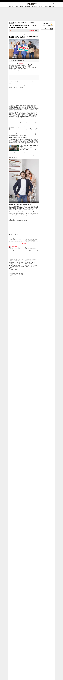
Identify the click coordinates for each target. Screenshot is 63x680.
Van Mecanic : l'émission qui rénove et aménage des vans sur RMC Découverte (17, 263)
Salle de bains (27, 6)
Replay (29, 68)
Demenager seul (28, 238)
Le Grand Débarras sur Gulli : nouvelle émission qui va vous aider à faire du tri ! (17, 260)
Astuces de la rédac (44, 26)
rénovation (11, 114)
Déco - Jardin (43, 25)
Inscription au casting (31, 69)
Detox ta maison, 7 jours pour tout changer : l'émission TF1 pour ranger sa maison (16, 254)
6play (14, 208)
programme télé (20, 63)
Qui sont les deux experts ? (32, 67)
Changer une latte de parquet (30, 241)
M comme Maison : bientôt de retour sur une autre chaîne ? (31, 263)
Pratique (46, 6)
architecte (16, 140)
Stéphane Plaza (26, 123)
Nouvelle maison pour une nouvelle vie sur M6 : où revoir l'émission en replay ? (32, 248)
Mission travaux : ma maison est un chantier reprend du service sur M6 (31, 257)
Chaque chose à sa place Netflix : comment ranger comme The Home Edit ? (16, 257)
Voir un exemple (50, 25)
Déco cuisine (11, 6)
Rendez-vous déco (34, 22)
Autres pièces (34, 6)
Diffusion (29, 65)
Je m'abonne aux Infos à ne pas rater (18, 60)
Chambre (21, 6)
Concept (29, 66)
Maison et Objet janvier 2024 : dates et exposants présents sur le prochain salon (17, 274)
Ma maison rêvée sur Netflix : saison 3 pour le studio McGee (16, 269)
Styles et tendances (28, 22)
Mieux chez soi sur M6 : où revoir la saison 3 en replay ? (31, 260)
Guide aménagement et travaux (19, 22)
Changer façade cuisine (14, 239)
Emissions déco (12, 23)
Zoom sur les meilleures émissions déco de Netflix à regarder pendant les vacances (31, 250)
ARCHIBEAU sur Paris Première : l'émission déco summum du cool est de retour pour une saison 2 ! (31, 254)
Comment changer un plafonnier (16, 241)
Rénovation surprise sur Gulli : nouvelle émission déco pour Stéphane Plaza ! (17, 266)
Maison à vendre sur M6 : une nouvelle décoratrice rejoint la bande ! (17, 248)
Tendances (40, 6)
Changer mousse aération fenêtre (31, 239)
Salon (17, 6)
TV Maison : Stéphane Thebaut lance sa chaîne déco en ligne (17, 250)
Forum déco (51, 6)
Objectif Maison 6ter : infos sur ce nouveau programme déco (31, 266)
